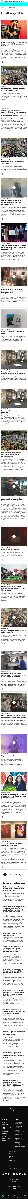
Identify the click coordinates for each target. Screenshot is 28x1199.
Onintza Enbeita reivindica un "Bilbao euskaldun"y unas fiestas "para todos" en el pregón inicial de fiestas (13, 949)
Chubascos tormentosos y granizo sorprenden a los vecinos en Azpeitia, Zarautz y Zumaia (13, 1054)
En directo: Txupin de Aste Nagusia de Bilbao (12, 934)
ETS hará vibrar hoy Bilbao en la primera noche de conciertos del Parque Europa (14, 1033)
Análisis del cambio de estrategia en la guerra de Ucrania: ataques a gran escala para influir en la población (13, 1083)
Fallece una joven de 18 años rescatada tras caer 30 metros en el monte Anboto (13, 888)
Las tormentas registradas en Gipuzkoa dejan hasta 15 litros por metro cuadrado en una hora (13, 971)
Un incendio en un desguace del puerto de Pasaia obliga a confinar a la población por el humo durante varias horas (14, 909)
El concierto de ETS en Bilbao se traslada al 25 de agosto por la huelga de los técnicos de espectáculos (13, 993)
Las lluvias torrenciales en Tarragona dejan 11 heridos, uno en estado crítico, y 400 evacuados (14, 1012)
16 (19, 874)
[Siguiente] (24, 1)
